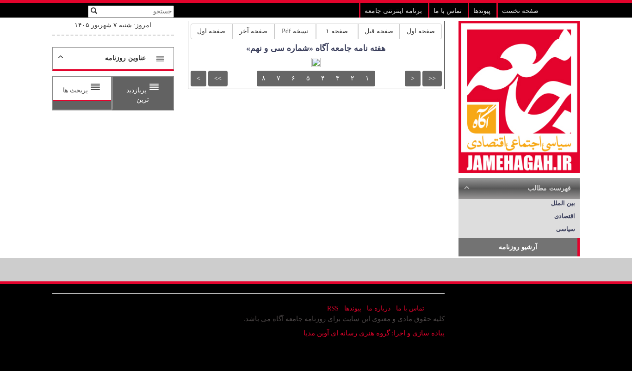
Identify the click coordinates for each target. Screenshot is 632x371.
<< (432, 78)
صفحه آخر (253, 31)
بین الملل (563, 203)
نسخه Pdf (295, 31)
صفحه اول (421, 31)
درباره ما (378, 308)
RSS (333, 308)
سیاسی (565, 228)
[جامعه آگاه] (519, 96)
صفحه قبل (379, 31)
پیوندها (481, 10)
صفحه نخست (520, 10)
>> (218, 78)
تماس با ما (448, 10)
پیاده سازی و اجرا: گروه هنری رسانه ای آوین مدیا (374, 333)
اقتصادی (564, 216)
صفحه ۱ (337, 31)
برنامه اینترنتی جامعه (393, 10)
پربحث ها (76, 90)
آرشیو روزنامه (518, 246)
